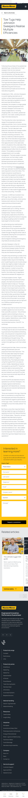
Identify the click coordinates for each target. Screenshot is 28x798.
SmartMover (6, 667)
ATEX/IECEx (6, 690)
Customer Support (8, 767)
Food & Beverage (7, 742)
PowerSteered (7, 681)
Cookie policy (5, 790)
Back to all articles (9, 13)
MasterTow (6, 673)
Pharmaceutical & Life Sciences (11, 731)
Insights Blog (6, 717)
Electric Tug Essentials (9, 703)
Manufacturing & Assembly (11, 566)
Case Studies (6, 714)
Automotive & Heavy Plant (11, 564)
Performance (6, 656)
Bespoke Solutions (8, 695)
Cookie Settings (5, 1)
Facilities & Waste (8, 739)
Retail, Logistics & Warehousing (12, 562)
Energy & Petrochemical (9, 734)
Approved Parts (7, 770)
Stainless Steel (7, 687)
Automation (7, 568)
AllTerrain (5, 678)
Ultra (4, 659)
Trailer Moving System (9, 684)
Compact (5, 653)
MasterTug (6, 670)
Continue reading (9, 589)
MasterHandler (7, 675)
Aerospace (6, 725)
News (4, 756)
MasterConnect (7, 773)
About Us (5, 753)
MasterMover (20, 167)
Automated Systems (8, 692)
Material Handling (8, 706)
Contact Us (6, 759)
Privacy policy (12, 790)
